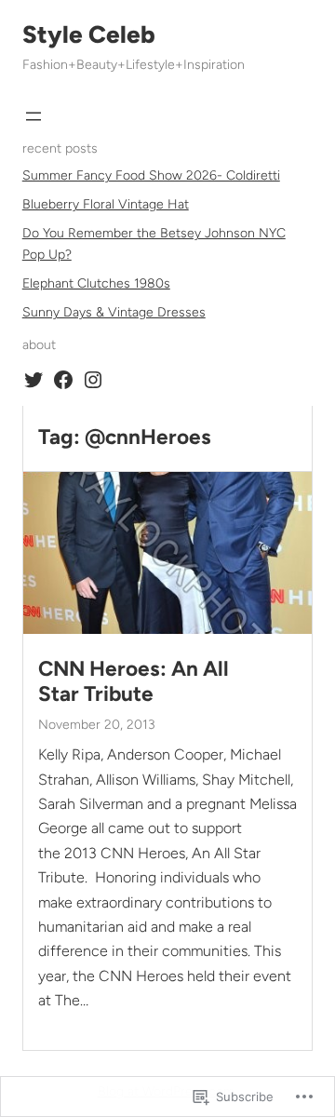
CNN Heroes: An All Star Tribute (133, 681)
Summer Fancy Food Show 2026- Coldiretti (151, 175)
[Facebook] (63, 380)
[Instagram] (93, 380)
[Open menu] (33, 116)
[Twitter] (33, 380)
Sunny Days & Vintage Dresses (114, 312)
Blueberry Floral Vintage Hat (105, 204)
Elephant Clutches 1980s (96, 283)
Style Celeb (88, 34)
